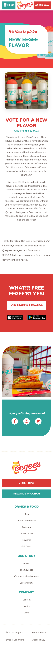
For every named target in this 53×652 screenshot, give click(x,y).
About (26, 563)
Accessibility (38, 639)
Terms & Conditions (14, 639)
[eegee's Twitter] (38, 421)
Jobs (26, 612)
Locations (27, 606)
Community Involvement (26, 576)
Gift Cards (26, 546)
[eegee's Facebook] (14, 421)
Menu (26, 514)
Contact (26, 599)
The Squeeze (26, 569)
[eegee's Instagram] (26, 421)
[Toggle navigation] (8, 5)
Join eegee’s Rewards (26, 305)
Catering (26, 527)
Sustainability (26, 582)
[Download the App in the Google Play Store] (36, 317)
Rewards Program (26, 493)
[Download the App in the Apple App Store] (15, 317)
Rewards (26, 540)
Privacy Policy (39, 632)
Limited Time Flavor (26, 520)
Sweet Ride (26, 533)
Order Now (42, 5)
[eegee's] (25, 5)
